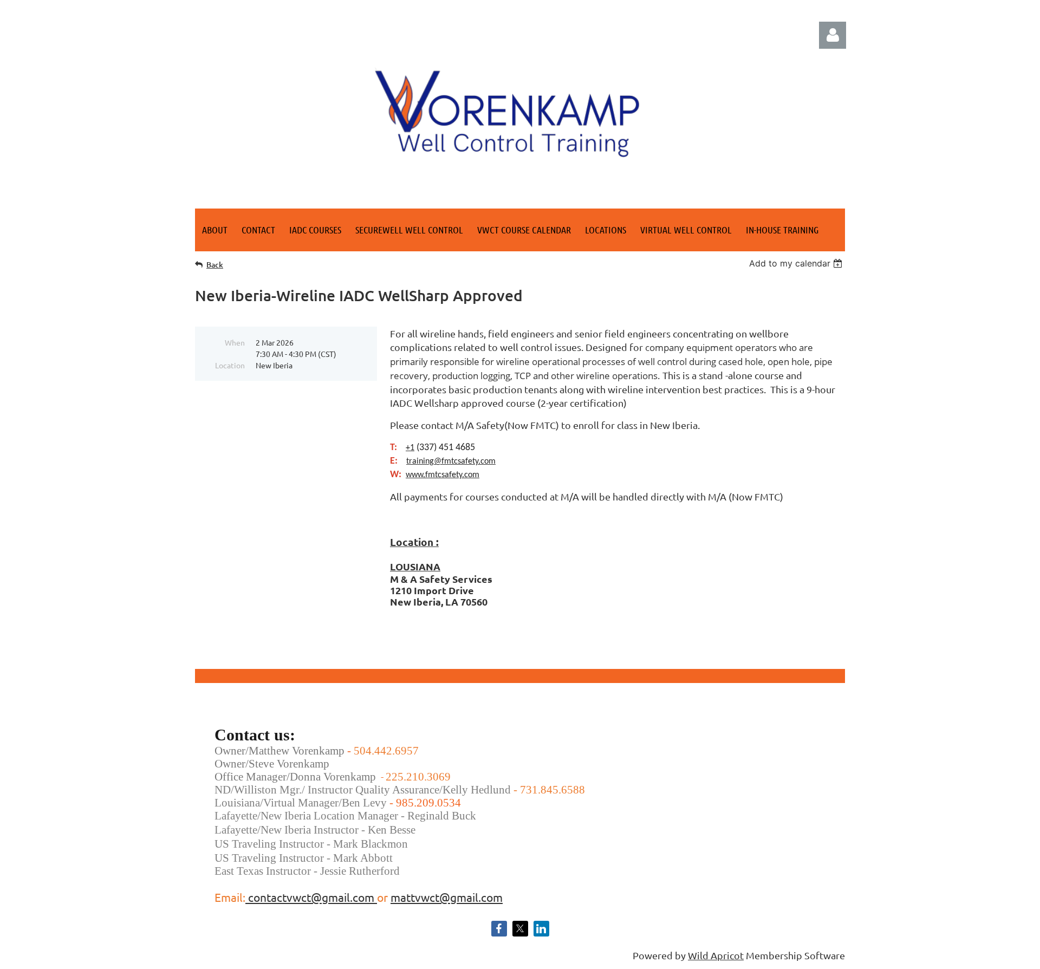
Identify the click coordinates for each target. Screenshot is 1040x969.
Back (214, 264)
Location (230, 365)
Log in (832, 35)
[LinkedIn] (541, 929)
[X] (520, 929)
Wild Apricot (716, 955)
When (235, 342)
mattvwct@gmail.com (447, 897)
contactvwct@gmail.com (311, 897)
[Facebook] (499, 929)
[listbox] (797, 263)
